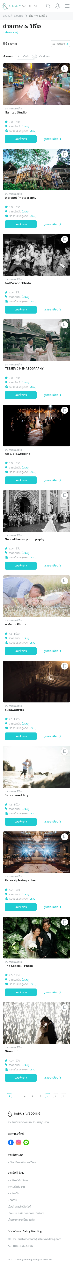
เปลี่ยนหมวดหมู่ (10, 32)
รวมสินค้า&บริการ (18, 1180)
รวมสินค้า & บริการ (13, 16)
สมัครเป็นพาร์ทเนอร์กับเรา (22, 1162)
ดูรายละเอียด (50, 139)
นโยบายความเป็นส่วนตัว (21, 1220)
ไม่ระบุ (25, 126)
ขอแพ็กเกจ (21, 139)
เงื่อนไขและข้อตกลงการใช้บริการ (26, 1213)
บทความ (12, 1200)
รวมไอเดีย (13, 1193)
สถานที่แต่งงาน (16, 1187)
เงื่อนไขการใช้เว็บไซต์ (19, 1207)
